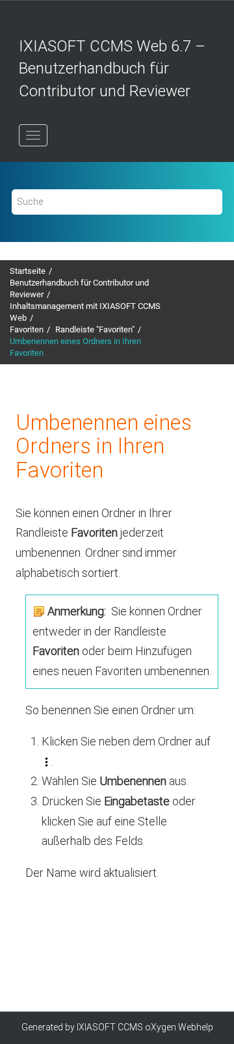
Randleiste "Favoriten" (95, 329)
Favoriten (27, 329)
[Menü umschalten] (33, 135)
